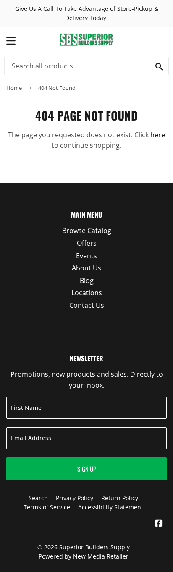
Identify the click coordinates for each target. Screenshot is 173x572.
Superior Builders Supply (94, 547)
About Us (86, 268)
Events (86, 255)
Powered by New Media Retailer (83, 556)
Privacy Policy (74, 498)
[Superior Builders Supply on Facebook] (159, 523)
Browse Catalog (86, 230)
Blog (87, 280)
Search (38, 498)
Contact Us (86, 305)
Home (14, 88)
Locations (86, 292)
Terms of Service (47, 507)
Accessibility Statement (110, 507)
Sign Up (86, 468)
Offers (87, 243)
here (157, 134)
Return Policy (119, 498)
